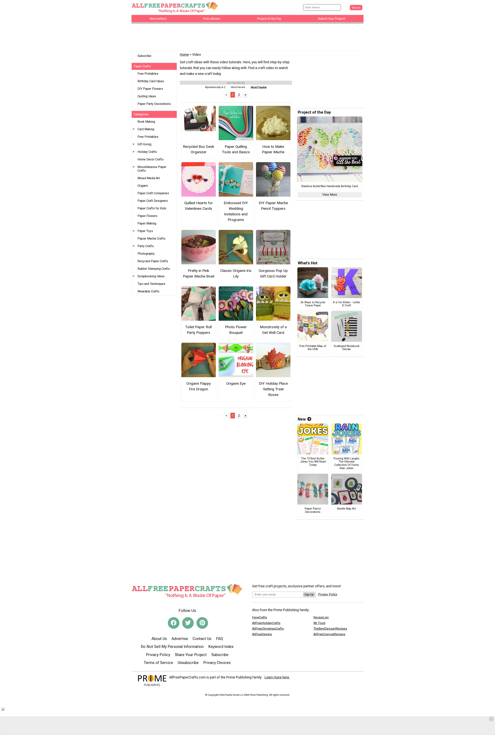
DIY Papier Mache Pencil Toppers (273, 206)
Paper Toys (145, 231)
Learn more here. (277, 677)
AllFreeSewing (262, 634)
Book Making (146, 121)
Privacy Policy (158, 654)
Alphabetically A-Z (215, 87)
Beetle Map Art (346, 508)
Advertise (180, 638)
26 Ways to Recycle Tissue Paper (312, 304)
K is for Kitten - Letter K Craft (346, 304)
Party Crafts (145, 246)
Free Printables (147, 73)
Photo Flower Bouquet (236, 330)
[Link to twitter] (188, 623)
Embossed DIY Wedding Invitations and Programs (236, 211)
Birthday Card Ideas (150, 81)
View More (329, 194)
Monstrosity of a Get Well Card (273, 330)
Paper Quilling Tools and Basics (236, 149)
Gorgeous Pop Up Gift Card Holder (273, 273)
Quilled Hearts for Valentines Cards (198, 206)
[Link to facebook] (173, 623)
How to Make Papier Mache (273, 149)
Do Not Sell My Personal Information (172, 646)
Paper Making (146, 223)
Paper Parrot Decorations (313, 510)
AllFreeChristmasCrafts (268, 628)
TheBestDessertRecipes (330, 628)
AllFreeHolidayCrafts (266, 623)
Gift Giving (144, 144)
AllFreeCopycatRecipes (329, 634)
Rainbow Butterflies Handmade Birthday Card (329, 186)
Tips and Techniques (151, 284)
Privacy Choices (217, 662)
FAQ (219, 638)
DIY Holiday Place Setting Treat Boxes (273, 389)
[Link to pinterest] (202, 623)
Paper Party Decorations (154, 104)
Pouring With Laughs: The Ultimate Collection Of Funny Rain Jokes (347, 463)
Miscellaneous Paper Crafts (151, 168)
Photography (146, 253)
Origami (142, 186)
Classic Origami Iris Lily (235, 273)
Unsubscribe (188, 662)
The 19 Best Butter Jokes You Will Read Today (313, 462)
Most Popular (259, 87)
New (302, 419)
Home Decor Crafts (150, 159)
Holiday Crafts (147, 152)
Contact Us (202, 638)
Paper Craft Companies (153, 193)
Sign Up (309, 594)
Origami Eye (236, 383)
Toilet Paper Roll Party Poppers (198, 330)
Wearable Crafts (148, 291)
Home (184, 55)
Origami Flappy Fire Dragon (198, 386)
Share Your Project (191, 654)
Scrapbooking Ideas (151, 276)
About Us (159, 638)
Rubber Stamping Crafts (153, 269)
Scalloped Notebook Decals (346, 348)
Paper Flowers (147, 216)
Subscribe (144, 56)
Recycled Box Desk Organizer (198, 149)
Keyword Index (221, 646)
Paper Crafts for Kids (151, 208)
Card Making (145, 129)
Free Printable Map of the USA (312, 348)
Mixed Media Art (148, 178)
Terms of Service (158, 662)
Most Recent (238, 87)
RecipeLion (321, 617)
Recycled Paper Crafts (152, 261)
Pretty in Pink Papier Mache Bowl (198, 273)
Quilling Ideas (146, 96)
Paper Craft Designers (152, 201)
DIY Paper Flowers (150, 89)
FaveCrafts (259, 617)
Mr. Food (319, 623)
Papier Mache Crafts (151, 238)
